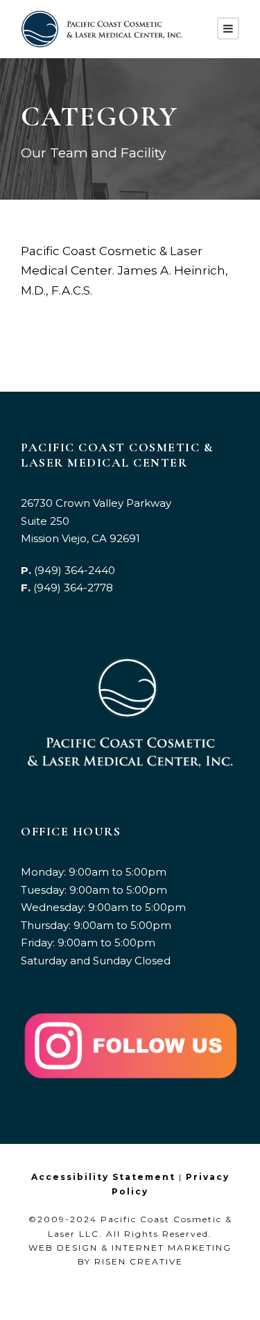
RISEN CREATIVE (138, 1261)
